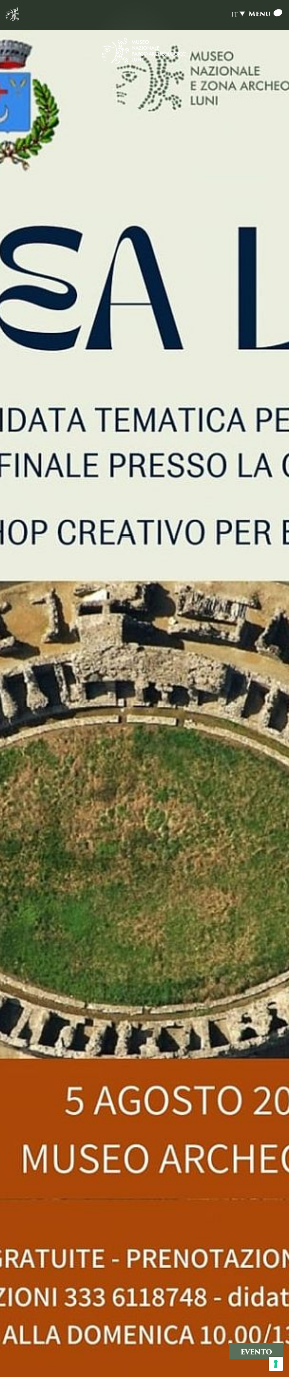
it (234, 14)
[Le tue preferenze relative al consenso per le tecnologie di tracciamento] (276, 1364)
